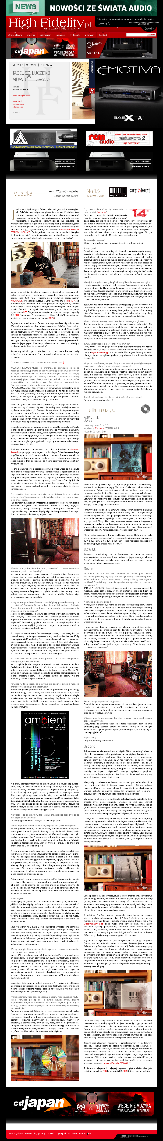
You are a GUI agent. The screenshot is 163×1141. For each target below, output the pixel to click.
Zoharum (100, 428)
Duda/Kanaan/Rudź (93, 924)
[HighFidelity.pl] (45, 287)
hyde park (75, 35)
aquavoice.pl (17, 101)
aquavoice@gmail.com (21, 95)
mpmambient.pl (18, 104)
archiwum (89, 35)
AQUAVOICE (16, 301)
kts (89, 1133)
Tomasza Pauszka (117, 1063)
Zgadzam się (103, 24)
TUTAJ (51, 318)
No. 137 (71, 301)
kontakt (103, 35)
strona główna (15, 35)
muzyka (31, 35)
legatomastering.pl (100, 352)
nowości (61, 35)
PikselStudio (125, 1138)
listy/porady (45, 35)
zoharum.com (18, 107)
